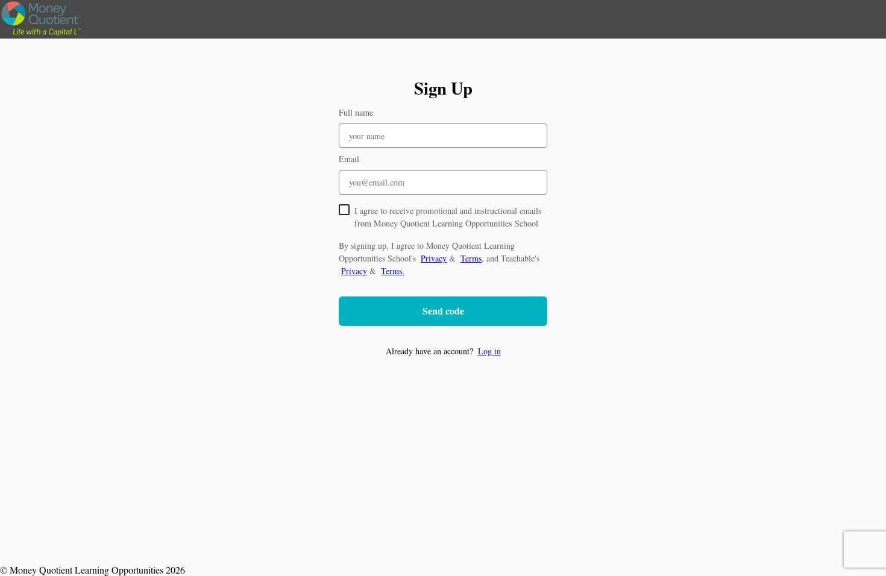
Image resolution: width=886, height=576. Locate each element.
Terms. (392, 271)
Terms (471, 258)
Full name (356, 112)
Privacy (434, 258)
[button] (443, 351)
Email (349, 158)
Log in (489, 351)
